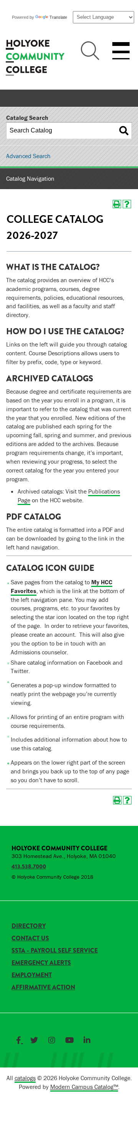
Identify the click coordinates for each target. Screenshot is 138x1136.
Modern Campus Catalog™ (84, 1086)
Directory (29, 926)
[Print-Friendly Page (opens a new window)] (117, 204)
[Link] (19, 1040)
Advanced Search (28, 156)
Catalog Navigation (30, 178)
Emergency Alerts (41, 962)
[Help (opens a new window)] (127, 204)
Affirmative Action (43, 987)
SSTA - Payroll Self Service (55, 950)
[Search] (124, 130)
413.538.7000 (29, 866)
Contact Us (30, 938)
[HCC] (35, 58)
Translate (58, 17)
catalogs (25, 1078)
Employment (32, 975)
